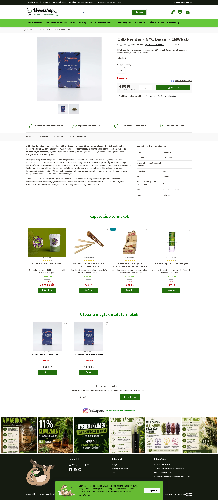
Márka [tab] (76, 136)
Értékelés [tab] (58, 136)
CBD (164, 171)
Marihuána (166, 195)
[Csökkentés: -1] (141, 87)
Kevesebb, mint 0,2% (171, 190)
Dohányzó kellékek (120, 468)
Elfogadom (152, 490)
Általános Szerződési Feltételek (81, 2)
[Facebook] (70, 469)
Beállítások (84, 495)
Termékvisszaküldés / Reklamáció (169, 468)
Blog (119, 2)
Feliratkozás (130, 397)
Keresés (139, 12)
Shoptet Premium (165, 494)
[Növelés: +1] (150, 87)
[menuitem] (35, 23)
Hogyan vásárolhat (59, 2)
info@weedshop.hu (184, 2)
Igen (164, 183)
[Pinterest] (81, 471)
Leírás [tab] (29, 136)
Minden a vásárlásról (163, 472)
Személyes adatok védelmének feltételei (172, 476)
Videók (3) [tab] (43, 136)
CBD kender (167, 152)
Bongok (115, 464)
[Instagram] (75, 469)
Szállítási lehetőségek (183, 80)
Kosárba (175, 87)
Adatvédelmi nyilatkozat (106, 2)
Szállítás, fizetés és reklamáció (38, 2)
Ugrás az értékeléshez (154, 44)
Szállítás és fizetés (162, 464)
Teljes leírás (122, 58)
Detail (47, 372)
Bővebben (47, 290)
